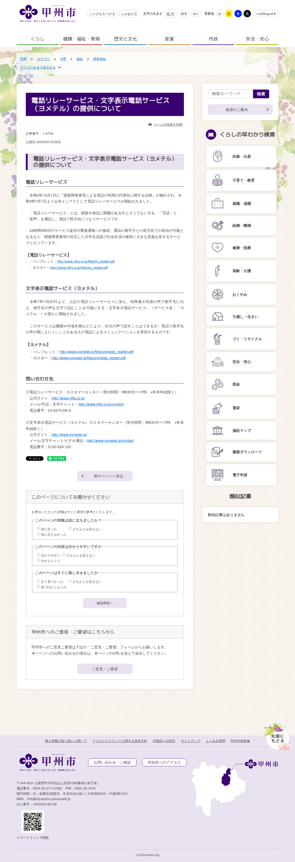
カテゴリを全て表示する (38, 67)
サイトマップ (190, 740)
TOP (23, 58)
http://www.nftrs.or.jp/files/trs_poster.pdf (79, 267)
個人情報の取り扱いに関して (66, 740)
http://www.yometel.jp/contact (110, 440)
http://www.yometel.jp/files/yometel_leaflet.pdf (96, 351)
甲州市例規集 (240, 740)
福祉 (80, 58)
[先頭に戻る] (276, 735)
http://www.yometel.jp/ (69, 434)
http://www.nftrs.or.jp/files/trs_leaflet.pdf (86, 261)
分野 (63, 58)
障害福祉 (99, 58)
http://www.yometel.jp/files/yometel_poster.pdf (89, 357)
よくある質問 (215, 740)
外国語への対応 (164, 740)
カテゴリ (43, 58)
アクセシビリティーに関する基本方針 (119, 740)
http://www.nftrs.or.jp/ (68, 398)
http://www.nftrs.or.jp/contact (101, 404)
